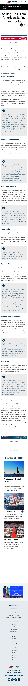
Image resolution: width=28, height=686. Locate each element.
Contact (14, 659)
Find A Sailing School (14, 615)
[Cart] (25, 2)
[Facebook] (9, 679)
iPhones (19, 180)
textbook (14, 450)
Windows (6, 180)
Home (4, 4)
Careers (14, 655)
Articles (9, 4)
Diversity (14, 624)
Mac (11, 180)
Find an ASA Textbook (6, 63)
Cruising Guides (14, 641)
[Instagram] (12, 679)
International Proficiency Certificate (14, 617)
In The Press (14, 652)
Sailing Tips (20, 448)
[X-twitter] (19, 679)
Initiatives (14, 627)
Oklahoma (18, 4)
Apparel (14, 638)
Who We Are (14, 650)
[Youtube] (15, 679)
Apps (14, 610)
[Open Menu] (2, 2)
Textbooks (14, 643)
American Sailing (9, 448)
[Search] (22, 2)
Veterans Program (14, 631)
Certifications (14, 612)
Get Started (14, 608)
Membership (14, 629)
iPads (14, 180)
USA (13, 4)
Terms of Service (14, 684)
